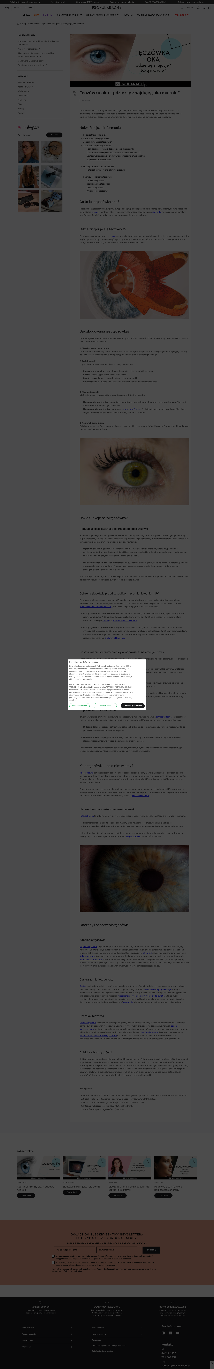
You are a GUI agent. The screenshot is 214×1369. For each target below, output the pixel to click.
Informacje (87, 679)
